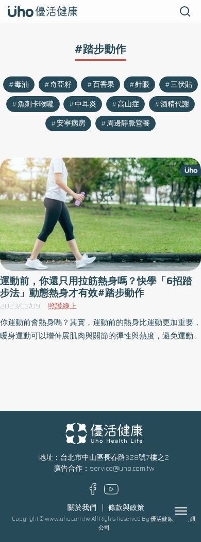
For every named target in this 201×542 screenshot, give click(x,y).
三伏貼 (181, 84)
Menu (192, 511)
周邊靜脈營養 (128, 123)
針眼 (142, 84)
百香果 (103, 84)
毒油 (21, 84)
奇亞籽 (61, 84)
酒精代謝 (174, 104)
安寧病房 (71, 123)
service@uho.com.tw (122, 468)
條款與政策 (126, 507)
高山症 (128, 104)
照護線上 (62, 306)
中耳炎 (85, 104)
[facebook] (93, 492)
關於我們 (82, 507)
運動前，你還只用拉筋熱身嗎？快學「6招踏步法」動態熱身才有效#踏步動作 (96, 286)
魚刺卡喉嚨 (36, 104)
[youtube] (111, 492)
